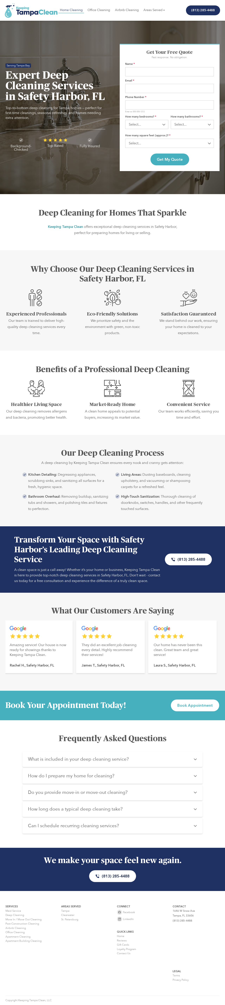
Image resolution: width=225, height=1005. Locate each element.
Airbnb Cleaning (127, 10)
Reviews (122, 940)
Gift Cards (123, 945)
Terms (176, 975)
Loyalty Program (126, 949)
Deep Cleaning (14, 915)
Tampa (65, 911)
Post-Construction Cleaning (22, 923)
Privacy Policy (181, 980)
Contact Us (123, 953)
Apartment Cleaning (17, 936)
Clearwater (67, 915)
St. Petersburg (69, 919)
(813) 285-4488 (203, 10)
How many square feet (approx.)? (148, 135)
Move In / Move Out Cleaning (23, 919)
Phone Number (135, 97)
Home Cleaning (71, 10)
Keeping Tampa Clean (65, 226)
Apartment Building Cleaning (23, 941)
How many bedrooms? (140, 117)
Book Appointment (195, 705)
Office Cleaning (99, 10)
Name (130, 64)
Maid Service (13, 911)
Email (129, 81)
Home (120, 936)
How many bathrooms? (187, 117)
